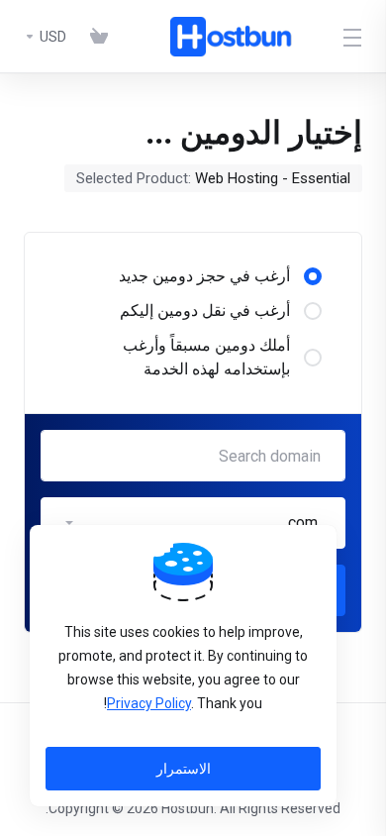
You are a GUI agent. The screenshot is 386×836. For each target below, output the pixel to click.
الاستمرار (183, 769)
